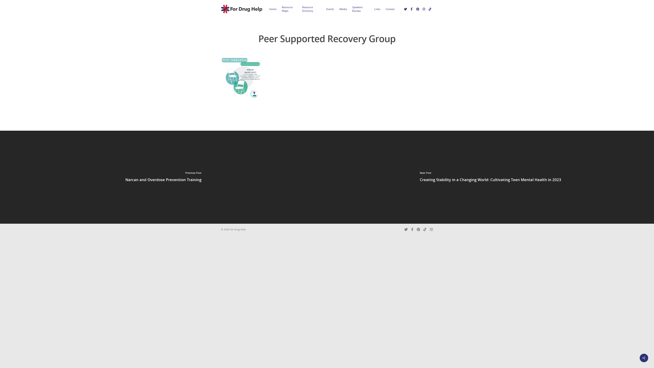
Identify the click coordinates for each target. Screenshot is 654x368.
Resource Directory (307, 8)
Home (272, 9)
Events (330, 9)
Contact (390, 9)
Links (377, 9)
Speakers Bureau (357, 8)
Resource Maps (287, 8)
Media (343, 9)
